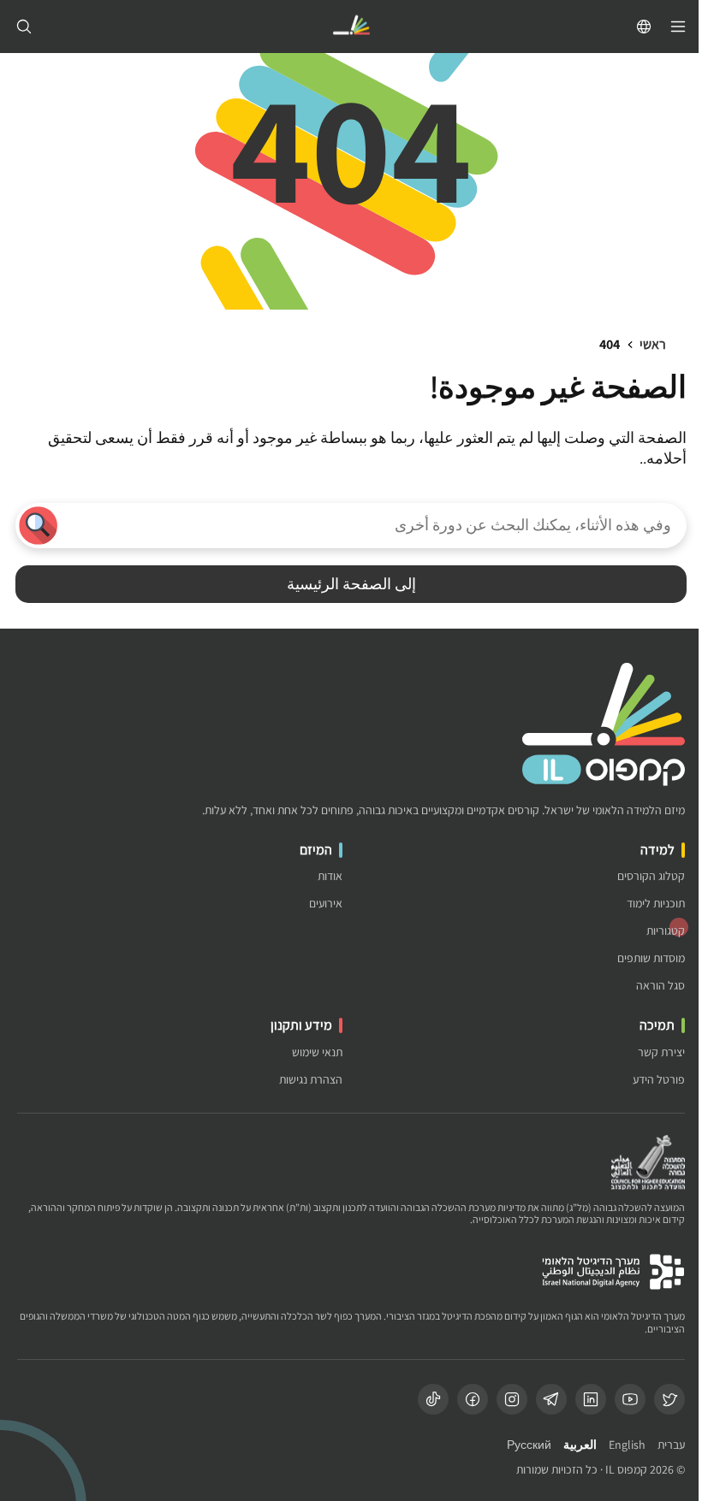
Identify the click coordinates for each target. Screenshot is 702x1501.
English (627, 1445)
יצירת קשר (661, 1052)
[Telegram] (551, 1399)
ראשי (653, 344)
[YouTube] (630, 1399)
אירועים (325, 903)
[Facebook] (472, 1399)
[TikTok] (433, 1399)
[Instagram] (512, 1399)
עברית (671, 1445)
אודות (330, 876)
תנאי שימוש (317, 1052)
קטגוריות (665, 931)
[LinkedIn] (590, 1399)
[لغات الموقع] (644, 26)
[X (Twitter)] (669, 1399)
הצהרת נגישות (310, 1080)
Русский (529, 1445)
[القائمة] (678, 26)
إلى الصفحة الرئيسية (351, 584)
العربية (580, 1445)
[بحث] (24, 26)
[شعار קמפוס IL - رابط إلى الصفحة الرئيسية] (351, 26)
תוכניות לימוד (656, 903)
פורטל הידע (659, 1080)
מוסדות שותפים (651, 958)
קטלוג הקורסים (651, 876)
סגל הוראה (660, 985)
